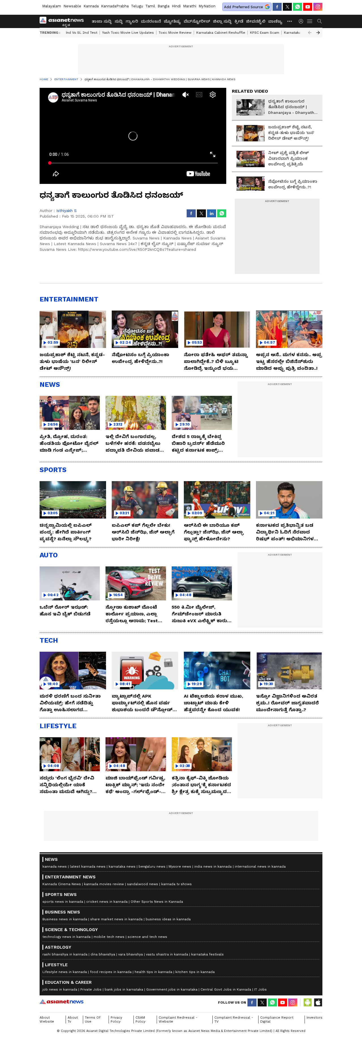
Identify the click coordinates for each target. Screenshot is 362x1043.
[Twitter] (287, 7)
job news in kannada (59, 989)
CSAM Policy (140, 1019)
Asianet (61, 1001)
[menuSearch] (319, 21)
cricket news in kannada (107, 902)
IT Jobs (260, 989)
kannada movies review (104, 884)
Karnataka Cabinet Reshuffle (220, 33)
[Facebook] (277, 7)
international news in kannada (260, 866)
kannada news (54, 866)
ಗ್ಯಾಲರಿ (132, 21)
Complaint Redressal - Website (178, 1019)
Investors (314, 1017)
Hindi (176, 6)
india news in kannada (213, 866)
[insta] (317, 7)
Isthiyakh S (66, 210)
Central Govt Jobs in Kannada (226, 989)
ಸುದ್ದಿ (119, 21)
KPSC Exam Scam (264, 33)
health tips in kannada (153, 972)
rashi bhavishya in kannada (64, 954)
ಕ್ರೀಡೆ (238, 21)
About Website (47, 1019)
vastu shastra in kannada (167, 954)
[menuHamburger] (310, 21)
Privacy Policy (116, 1019)
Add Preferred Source (243, 7)
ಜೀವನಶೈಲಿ (255, 21)
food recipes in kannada (111, 972)
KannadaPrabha (115, 6)
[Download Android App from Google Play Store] (307, 1002)
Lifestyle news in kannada (64, 972)
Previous (309, 32)
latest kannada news (87, 866)
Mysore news (180, 866)
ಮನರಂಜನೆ (151, 21)
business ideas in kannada (168, 919)
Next (318, 32)
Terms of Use (92, 1019)
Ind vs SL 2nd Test (81, 33)
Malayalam (51, 6)
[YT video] (307, 7)
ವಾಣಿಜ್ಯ (275, 21)
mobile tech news (109, 937)
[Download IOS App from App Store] (317, 1002)
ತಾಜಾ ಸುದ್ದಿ (102, 21)
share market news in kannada (116, 919)
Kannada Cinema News (61, 884)
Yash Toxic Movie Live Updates (128, 33)
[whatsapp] (297, 7)
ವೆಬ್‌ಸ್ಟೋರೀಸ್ (197, 21)
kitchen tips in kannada (195, 972)
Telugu (137, 6)
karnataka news (122, 866)
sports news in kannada (62, 902)
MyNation (207, 6)
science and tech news (147, 937)
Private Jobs (91, 989)
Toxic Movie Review (175, 33)
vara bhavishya (130, 954)
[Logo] (64, 21)
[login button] (302, 21)
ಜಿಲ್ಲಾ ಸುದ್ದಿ (222, 21)
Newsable (72, 6)
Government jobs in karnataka (171, 989)
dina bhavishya (102, 954)
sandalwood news (142, 884)
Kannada (91, 6)
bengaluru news (152, 866)
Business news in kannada (64, 919)
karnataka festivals (207, 954)
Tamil (150, 6)
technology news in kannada (66, 937)
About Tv (73, 1019)
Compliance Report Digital (276, 1019)
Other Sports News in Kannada (157, 902)
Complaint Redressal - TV (233, 1019)
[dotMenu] (289, 21)
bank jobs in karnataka (124, 989)
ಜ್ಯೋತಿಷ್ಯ (172, 21)
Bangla (163, 6)
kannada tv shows (176, 884)
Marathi (189, 6)
